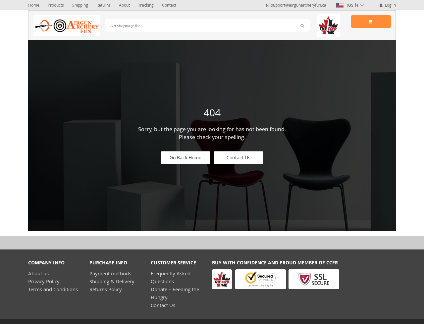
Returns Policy (105, 289)
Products (56, 5)
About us (38, 273)
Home (33, 5)
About (124, 5)
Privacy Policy (44, 281)
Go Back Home (185, 157)
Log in (390, 5)
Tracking (146, 5)
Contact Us (238, 157)
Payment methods (110, 273)
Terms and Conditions (53, 289)
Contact (169, 5)
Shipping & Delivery (111, 281)
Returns (103, 5)
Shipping (80, 5)
